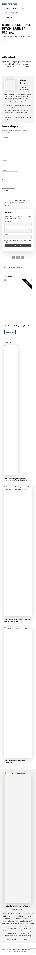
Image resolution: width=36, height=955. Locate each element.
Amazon (15, 117)
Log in (26, 951)
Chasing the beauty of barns (18, 906)
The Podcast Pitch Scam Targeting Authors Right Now (17, 620)
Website (4, 180)
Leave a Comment (26, 36)
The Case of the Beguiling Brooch (16, 326)
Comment (5, 137)
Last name (7, 228)
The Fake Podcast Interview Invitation (14, 761)
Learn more (10, 332)
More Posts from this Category (18, 939)
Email (4, 170)
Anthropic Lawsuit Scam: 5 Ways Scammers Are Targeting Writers (16, 479)
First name (7, 222)
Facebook (7, 119)
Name (4, 160)
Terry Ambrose (9, 3)
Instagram (27, 117)
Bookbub (21, 117)
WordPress (20, 951)
